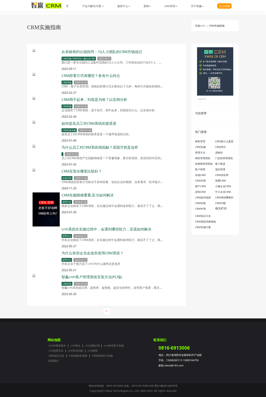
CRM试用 (200, 180)
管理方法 (200, 152)
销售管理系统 (202, 158)
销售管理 (200, 141)
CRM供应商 (221, 175)
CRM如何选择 (203, 197)
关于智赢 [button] (196, 6)
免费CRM (220, 180)
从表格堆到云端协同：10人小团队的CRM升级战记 (102, 51)
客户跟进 (220, 163)
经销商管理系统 (204, 163)
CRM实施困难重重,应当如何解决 (88, 195)
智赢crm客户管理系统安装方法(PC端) (92, 276)
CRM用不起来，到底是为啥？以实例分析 (94, 99)
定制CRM (200, 192)
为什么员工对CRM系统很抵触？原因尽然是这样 (100, 147)
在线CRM (200, 175)
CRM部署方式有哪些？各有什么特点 (91, 75)
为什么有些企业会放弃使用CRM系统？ (93, 253)
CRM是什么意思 (224, 141)
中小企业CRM (223, 192)
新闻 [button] (146, 6)
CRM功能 (220, 203)
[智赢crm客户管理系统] (28, 6)
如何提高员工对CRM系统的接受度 (89, 123)
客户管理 (200, 169)
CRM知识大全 (203, 216)
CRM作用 (200, 208)
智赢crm (200, 25)
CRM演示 (220, 147)
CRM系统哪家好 (224, 197)
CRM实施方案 (203, 227)
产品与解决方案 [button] (92, 6)
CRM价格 (200, 203)
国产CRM (200, 186)
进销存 (219, 152)
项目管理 (220, 169)
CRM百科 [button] (170, 6)
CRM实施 (200, 147)
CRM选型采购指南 (205, 221)
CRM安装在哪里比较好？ (82, 171)
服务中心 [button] (122, 6)
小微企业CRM (223, 186)
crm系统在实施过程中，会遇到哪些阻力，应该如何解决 (106, 229)
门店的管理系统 (224, 158)
